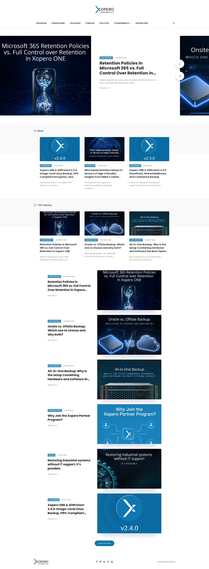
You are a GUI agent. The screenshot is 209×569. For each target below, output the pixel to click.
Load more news (104, 543)
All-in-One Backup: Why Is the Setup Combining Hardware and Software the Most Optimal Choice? (148, 248)
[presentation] (180, 64)
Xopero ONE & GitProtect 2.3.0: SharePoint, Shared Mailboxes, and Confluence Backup (148, 174)
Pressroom (41, 23)
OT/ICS (51, 455)
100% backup (75, 23)
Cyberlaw (90, 23)
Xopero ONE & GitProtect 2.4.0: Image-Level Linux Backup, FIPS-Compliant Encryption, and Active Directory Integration (59, 174)
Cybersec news (58, 23)
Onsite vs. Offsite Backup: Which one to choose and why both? (104, 246)
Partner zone (142, 23)
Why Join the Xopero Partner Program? (69, 418)
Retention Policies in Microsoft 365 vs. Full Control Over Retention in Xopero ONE (126, 68)
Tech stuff (104, 23)
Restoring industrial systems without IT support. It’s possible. (69, 464)
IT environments (121, 23)
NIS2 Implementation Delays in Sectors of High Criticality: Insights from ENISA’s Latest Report (103, 174)
